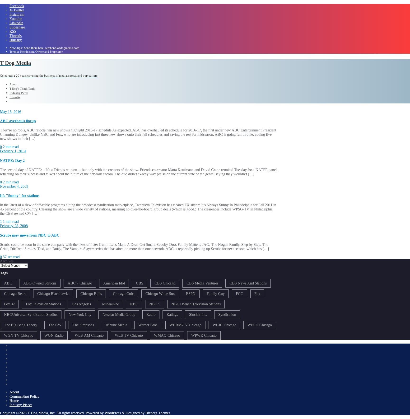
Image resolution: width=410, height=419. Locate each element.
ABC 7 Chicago (80, 283)
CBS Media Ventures (202, 283)
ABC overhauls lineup (18, 121)
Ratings (172, 314)
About (14, 392)
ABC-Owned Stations (39, 283)
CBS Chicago (164, 283)
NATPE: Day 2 (12, 160)
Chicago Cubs (123, 294)
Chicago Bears (15, 294)
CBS (139, 283)
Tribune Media (116, 325)
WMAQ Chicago (167, 335)
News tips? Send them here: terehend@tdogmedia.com (44, 48)
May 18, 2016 (10, 112)
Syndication (227, 314)
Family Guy (216, 294)
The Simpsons (83, 325)
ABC (8, 283)
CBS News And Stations (248, 283)
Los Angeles (81, 304)
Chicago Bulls (91, 294)
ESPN (191, 294)
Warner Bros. (148, 325)
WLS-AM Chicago (89, 335)
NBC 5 (154, 304)
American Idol (114, 283)
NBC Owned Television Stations (196, 304)
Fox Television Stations (43, 304)
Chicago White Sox (160, 294)
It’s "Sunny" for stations (19, 196)
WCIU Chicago (224, 325)
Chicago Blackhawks (53, 294)
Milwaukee (110, 304)
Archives (7, 261)
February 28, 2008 (14, 226)
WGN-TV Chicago (18, 335)
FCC (239, 294)
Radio (150, 314)
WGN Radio (54, 335)
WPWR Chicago (204, 335)
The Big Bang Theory (20, 325)
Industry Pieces (20, 405)
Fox (257, 294)
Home (14, 401)
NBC (134, 304)
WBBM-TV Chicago (185, 325)
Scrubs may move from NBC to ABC (30, 235)
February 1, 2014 (13, 151)
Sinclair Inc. (198, 314)
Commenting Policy (24, 396)
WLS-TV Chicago (129, 335)
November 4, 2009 (14, 186)
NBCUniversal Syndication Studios (30, 314)
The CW (54, 325)
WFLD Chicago (259, 325)
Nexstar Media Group (118, 314)
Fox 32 (9, 304)
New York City (80, 314)
